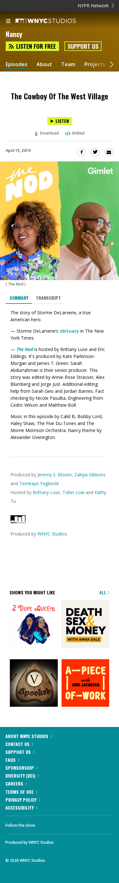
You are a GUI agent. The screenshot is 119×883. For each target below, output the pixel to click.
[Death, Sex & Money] (85, 624)
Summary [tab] (19, 297)
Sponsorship (19, 767)
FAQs (10, 759)
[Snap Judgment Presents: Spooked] (34, 683)
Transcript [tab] (48, 297)
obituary (69, 331)
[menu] (8, 21)
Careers (14, 783)
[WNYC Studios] (18, 522)
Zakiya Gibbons (90, 475)
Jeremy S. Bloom (54, 475)
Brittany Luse (46, 492)
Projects (94, 64)
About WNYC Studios (26, 736)
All (103, 592)
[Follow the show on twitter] (64, 823)
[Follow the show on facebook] (46, 823)
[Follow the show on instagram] (98, 823)
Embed (78, 133)
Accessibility (19, 807)
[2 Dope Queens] (34, 624)
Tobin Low (73, 492)
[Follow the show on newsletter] (81, 823)
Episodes (16, 64)
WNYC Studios (52, 534)
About (44, 64)
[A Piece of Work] (85, 683)
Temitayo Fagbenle (39, 483)
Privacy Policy (20, 799)
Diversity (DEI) (20, 775)
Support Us (83, 46)
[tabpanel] (59, 375)
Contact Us (17, 744)
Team (68, 64)
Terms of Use (19, 791)
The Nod (25, 349)
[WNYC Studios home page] (54, 21)
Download (49, 133)
